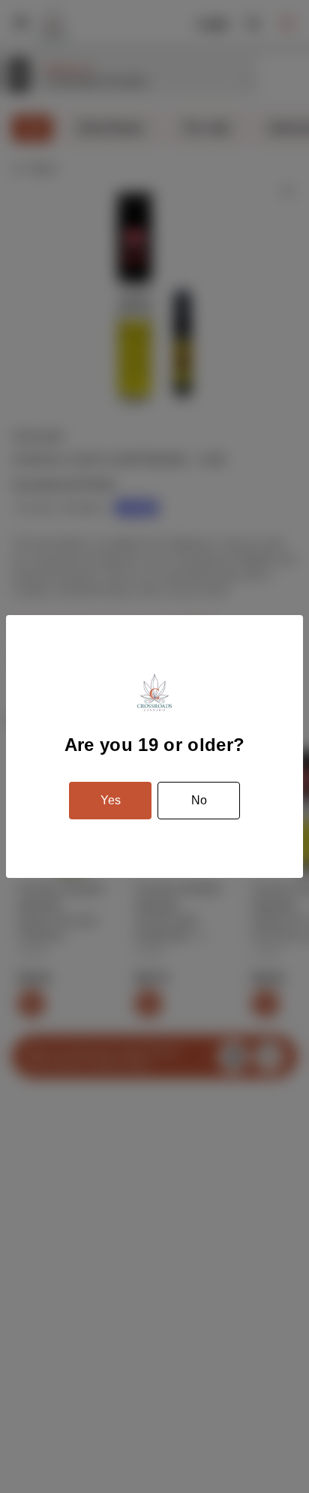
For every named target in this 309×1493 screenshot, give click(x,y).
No (199, 800)
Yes (110, 800)
